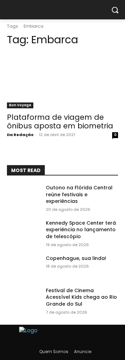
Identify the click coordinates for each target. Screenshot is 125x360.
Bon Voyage (20, 105)
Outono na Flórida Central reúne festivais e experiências (79, 194)
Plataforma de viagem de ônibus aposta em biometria (60, 121)
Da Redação (20, 134)
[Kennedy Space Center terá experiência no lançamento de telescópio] (23, 231)
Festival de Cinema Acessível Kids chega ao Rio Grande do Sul (81, 297)
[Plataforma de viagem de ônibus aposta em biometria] (62, 80)
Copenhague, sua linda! (76, 258)
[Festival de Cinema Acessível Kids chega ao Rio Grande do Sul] (23, 298)
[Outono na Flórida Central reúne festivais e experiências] (23, 196)
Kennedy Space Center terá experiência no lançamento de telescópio (81, 229)
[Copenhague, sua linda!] (23, 266)
